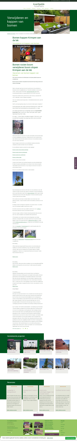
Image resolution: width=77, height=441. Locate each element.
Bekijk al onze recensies (38, 414)
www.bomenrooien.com (31, 91)
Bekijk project (15, 256)
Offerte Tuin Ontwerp (48, 425)
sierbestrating (21, 239)
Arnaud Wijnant (15, 288)
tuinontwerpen (25, 226)
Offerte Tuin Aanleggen (49, 422)
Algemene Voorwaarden (49, 428)
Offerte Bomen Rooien (49, 426)
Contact (51, 8)
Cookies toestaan (70, 438)
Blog (43, 8)
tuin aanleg (19, 226)
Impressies (47, 8)
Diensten (33, 8)
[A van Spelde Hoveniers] (38, 4)
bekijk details (50, 438)
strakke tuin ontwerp (11, 33)
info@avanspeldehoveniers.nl (21, 222)
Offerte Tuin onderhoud (49, 424)
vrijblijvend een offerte (32, 220)
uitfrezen (39, 208)
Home (24, 8)
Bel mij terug (52, 434)
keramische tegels (29, 239)
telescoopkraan (31, 193)
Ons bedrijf (28, 8)
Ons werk (39, 8)
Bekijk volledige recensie (12, 410)
